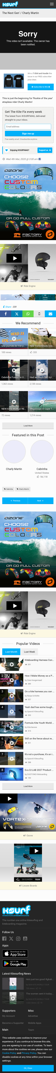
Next (39, 501)
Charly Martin (14, 469)
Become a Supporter (13, 1023)
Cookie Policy (9, 1053)
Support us (43, 150)
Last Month (11, 651)
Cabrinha (42, 469)
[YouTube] (25, 939)
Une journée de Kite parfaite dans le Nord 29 (14, 345)
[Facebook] (4, 939)
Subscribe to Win (40, 87)
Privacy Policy (29, 1053)
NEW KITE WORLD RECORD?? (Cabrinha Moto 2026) (14, 408)
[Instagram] (18, 939)
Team (31, 1029)
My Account (8, 1016)
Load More (28, 426)
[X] (11, 939)
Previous (16, 501)
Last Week (29, 651)
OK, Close (28, 1068)
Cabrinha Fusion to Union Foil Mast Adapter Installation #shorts (14, 377)
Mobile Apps (34, 1023)
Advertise (33, 1016)
